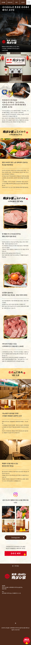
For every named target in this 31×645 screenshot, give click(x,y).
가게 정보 (16, 566)
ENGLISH (10, 2)
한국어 (23, 2)
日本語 (3, 2)
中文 (16, 2)
